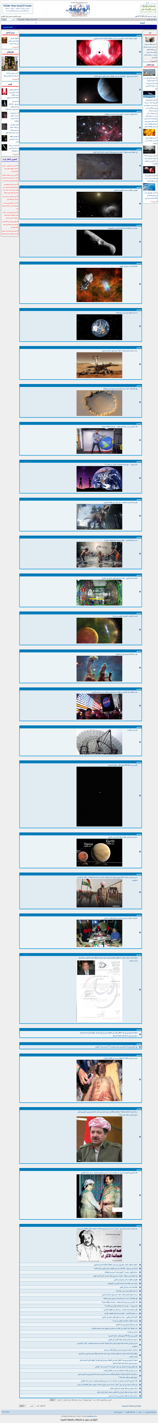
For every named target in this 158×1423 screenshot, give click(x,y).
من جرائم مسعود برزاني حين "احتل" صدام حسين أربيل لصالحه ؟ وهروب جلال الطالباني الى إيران (107, 1228)
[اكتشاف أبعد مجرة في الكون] (99, 301)
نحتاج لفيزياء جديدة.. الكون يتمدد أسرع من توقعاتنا (121, 114)
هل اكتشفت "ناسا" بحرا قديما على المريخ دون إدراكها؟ (120, 388)
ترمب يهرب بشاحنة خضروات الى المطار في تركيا (11, 74)
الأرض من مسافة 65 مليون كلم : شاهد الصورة (122, 765)
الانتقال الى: (40, 1406)
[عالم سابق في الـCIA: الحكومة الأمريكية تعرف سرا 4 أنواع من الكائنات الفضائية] (149, 153)
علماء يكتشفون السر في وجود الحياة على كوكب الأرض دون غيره (150, 195)
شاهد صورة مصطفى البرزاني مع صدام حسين (123, 1395)
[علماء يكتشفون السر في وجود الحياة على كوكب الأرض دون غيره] (149, 190)
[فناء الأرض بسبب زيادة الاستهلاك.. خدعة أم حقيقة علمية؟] (99, 453)
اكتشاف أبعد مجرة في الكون (128, 266)
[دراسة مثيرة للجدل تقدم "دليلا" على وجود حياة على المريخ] (99, 377)
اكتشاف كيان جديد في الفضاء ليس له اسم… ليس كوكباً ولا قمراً (150, 178)
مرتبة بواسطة (76, 1400)
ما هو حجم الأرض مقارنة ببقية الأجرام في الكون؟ (122, 837)
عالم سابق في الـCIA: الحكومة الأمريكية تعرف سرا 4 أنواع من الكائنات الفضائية (150, 159)
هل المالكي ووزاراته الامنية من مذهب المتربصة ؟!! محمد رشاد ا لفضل (116, 1046)
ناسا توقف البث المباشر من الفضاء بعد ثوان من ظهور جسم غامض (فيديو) (114, 692)
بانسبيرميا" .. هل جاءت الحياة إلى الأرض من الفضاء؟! (121, 464)
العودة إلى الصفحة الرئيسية (131, 1406)
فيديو (148, 19)
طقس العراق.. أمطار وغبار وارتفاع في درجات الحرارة (14, 41)
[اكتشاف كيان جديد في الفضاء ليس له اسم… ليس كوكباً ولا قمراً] (149, 173)
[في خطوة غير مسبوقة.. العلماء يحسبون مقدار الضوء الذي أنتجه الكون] (99, 179)
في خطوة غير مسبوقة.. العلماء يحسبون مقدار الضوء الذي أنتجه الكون (115, 152)
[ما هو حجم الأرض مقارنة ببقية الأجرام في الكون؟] (99, 866)
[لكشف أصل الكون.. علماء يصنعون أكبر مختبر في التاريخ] (99, 605)
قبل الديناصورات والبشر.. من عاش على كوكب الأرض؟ (120, 502)
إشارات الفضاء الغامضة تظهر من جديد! (124, 616)
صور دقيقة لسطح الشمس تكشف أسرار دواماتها (151, 141)
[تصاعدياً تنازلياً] (55, 1400)
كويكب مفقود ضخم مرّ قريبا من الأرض (125, 190)
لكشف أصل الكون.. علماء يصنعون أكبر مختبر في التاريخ (119, 578)
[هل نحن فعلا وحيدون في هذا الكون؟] (99, 681)
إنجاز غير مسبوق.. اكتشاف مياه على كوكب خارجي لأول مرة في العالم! (115, 76)
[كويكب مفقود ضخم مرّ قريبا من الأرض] (99, 217)
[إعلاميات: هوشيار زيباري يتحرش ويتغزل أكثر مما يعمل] (99, 946)
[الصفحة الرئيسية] (78, 9)
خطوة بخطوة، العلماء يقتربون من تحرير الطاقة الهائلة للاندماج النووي (115, 38)
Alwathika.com (91, 1416)
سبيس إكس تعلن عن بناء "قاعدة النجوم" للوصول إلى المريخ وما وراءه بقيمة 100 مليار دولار (150, 83)
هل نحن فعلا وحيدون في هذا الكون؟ (126, 654)
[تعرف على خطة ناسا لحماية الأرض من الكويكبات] (99, 255)
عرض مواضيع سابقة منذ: (102, 1400)
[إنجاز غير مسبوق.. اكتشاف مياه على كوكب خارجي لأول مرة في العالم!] (99, 103)
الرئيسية (153, 19)
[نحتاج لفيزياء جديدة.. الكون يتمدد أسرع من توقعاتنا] (99, 141)
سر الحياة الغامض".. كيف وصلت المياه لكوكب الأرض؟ (120, 540)
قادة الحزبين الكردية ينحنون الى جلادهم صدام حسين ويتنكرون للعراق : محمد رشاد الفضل (109, 1172)
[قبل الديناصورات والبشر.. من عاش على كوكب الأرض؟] (99, 529)
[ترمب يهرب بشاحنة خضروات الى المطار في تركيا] (10, 70)
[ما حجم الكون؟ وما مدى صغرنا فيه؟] (99, 339)
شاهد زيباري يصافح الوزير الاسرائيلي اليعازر (123, 1388)
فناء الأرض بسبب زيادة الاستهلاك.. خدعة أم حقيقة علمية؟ (119, 426)
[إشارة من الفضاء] (99, 754)
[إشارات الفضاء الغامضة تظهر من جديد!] (99, 643)
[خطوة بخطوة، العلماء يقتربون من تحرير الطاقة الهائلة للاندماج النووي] (99, 65)
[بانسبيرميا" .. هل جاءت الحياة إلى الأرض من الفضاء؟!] (99, 491)
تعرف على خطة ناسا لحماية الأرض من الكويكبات (122, 228)
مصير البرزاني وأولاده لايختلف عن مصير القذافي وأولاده (120, 1058)
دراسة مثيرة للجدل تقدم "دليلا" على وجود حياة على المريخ (119, 350)
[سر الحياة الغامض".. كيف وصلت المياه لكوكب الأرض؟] (99, 567)
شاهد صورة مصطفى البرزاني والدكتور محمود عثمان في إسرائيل (117, 1392)
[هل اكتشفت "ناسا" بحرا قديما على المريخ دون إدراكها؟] (99, 415)
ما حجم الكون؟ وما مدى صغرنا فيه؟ (126, 312)
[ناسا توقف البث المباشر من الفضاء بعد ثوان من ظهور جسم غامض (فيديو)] (99, 719)
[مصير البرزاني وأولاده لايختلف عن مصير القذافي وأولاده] (99, 1100)
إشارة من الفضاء (132, 730)
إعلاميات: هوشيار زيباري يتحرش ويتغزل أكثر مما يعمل (120, 918)
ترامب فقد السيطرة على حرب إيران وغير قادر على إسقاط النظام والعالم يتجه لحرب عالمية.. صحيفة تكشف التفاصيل (150, 51)
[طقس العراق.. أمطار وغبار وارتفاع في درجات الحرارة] (4, 43)
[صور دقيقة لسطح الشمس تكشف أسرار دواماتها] (149, 135)
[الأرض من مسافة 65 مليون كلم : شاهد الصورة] (99, 826)
